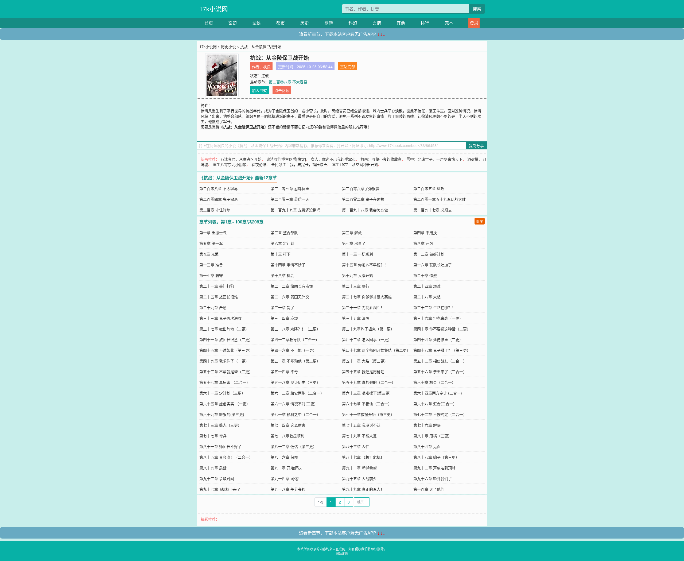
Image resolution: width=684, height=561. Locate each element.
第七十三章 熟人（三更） (220, 425)
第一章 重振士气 (213, 232)
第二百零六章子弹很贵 (360, 188)
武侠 (256, 23)
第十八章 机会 (282, 275)
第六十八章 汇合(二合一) (433, 403)
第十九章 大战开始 (357, 275)
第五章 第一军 (211, 243)
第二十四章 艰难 (427, 286)
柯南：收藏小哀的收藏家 (381, 159)
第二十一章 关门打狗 (216, 286)
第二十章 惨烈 (425, 275)
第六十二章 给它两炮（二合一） (297, 393)
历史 (304, 23)
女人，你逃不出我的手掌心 (333, 159)
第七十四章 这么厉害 (288, 425)
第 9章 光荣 (209, 254)
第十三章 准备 (211, 264)
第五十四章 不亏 (284, 371)
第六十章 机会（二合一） (434, 382)
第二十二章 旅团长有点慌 (292, 286)
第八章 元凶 (423, 243)
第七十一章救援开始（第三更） (368, 414)
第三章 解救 (352, 232)
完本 (449, 23)
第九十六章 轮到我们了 (432, 478)
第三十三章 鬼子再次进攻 (220, 318)
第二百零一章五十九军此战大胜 (439, 199)
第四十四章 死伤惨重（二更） (438, 339)
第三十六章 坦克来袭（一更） (438, 318)
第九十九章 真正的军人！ (363, 489)
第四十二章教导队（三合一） (295, 339)
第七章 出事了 (354, 243)
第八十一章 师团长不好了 (220, 446)
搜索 (477, 9)
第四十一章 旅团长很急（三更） (226, 339)
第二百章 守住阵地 (214, 209)
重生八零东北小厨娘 (230, 164)
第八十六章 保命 (284, 457)
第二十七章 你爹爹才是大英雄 (367, 296)
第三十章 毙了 (282, 307)
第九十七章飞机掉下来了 (219, 489)
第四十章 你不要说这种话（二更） (442, 328)
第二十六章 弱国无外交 (290, 296)
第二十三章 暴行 (355, 286)
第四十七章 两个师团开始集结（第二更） (376, 350)
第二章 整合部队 (284, 232)
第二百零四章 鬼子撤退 (218, 199)
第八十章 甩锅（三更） (432, 435)
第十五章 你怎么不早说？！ (365, 264)
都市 (280, 23)
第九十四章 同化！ (286, 478)
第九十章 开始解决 (286, 467)
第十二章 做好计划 (428, 254)
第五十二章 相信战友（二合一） (440, 360)
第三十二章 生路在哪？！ (434, 307)
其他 (401, 23)
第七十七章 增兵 (213, 435)
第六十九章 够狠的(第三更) (221, 414)
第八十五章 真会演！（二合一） (226, 457)
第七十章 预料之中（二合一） (295, 414)
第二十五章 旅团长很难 (218, 296)
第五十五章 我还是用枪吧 (363, 371)
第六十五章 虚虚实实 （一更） (224, 403)
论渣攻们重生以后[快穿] (286, 159)
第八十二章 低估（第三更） (294, 446)
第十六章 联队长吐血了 (432, 264)
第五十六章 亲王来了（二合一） (440, 371)
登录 (474, 23)
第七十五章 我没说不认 (361, 425)
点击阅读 (281, 90)
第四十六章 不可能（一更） (294, 350)
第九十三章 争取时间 (216, 478)
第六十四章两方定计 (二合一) (437, 393)
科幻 (352, 23)
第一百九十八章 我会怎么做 (365, 209)
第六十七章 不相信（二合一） (367, 403)
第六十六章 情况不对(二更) (293, 403)
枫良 (267, 66)
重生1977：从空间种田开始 (355, 164)
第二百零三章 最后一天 (290, 199)
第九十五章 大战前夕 (359, 478)
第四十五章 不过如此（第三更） (226, 350)
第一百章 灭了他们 (428, 489)
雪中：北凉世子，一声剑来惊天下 (434, 159)
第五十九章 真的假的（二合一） (368, 382)
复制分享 (476, 145)
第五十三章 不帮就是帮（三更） (226, 371)
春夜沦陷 (258, 164)
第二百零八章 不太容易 (288, 81)
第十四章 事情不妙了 (288, 264)
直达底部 (347, 66)
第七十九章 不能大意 (359, 435)
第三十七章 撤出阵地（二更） (224, 328)
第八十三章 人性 (355, 446)
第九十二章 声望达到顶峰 (434, 467)
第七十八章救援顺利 (287, 435)
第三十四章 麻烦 (284, 318)
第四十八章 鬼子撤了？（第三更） (442, 350)
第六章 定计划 (282, 243)
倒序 (479, 221)
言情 (376, 23)
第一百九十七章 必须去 (432, 209)
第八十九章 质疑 (213, 467)
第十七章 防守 (211, 275)
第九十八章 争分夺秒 (288, 489)
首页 (208, 23)
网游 (328, 23)
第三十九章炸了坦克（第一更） (368, 328)
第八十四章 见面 (427, 446)
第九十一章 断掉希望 (359, 467)
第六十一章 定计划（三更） (222, 393)
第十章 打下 (280, 254)
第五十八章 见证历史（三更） (295, 382)
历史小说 (228, 46)
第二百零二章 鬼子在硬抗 (363, 199)
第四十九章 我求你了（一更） (224, 360)
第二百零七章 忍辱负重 (290, 188)
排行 (425, 23)
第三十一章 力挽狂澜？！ (363, 307)
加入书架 (259, 90)
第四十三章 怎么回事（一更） (367, 339)
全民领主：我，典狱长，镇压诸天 (299, 164)
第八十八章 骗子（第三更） (436, 457)
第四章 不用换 (425, 232)
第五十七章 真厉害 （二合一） (224, 382)
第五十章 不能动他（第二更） (295, 360)
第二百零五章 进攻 (428, 188)
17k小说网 (213, 8)
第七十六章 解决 (427, 425)
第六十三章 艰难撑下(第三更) (366, 393)
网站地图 (342, 553)
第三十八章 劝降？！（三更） (295, 328)
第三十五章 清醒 (355, 318)
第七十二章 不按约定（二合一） (440, 414)
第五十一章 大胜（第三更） (365, 360)
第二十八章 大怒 (427, 296)
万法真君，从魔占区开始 (241, 159)
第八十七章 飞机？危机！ (363, 457)
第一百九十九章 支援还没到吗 (295, 209)
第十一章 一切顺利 (357, 254)
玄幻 (232, 23)
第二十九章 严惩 (213, 307)
